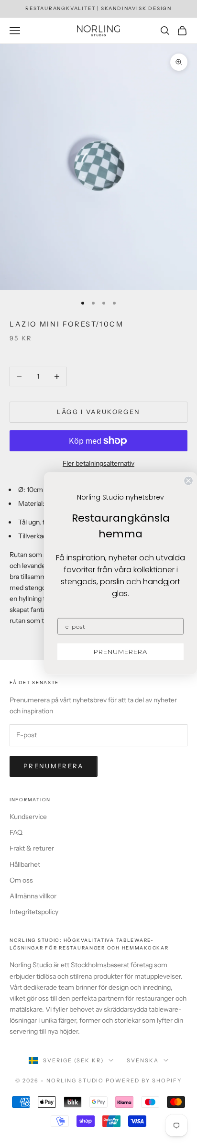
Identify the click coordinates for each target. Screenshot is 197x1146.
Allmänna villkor (33, 896)
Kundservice (28, 816)
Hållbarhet (25, 864)
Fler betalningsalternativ (98, 463)
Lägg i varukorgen (99, 411)
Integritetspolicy (34, 911)
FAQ (16, 832)
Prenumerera (53, 766)
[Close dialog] (188, 480)
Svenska (143, 1060)
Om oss (21, 880)
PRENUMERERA (120, 651)
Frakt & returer (32, 848)
